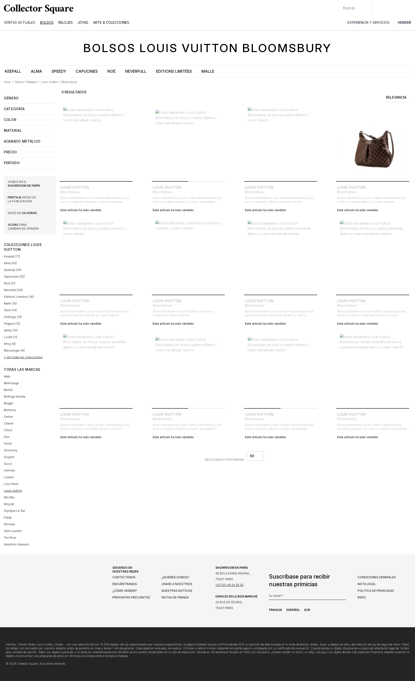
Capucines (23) (14, 276)
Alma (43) (10, 263)
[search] (339, 6)
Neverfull (135, 71)
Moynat (9, 504)
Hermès (9, 470)
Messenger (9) (14, 350)
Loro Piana (11, 484)
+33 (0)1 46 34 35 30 (229, 585)
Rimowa (9, 524)
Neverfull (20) (13, 290)
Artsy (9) (10, 344)
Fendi (8, 443)
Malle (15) (10, 303)
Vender (404, 22)
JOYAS (83, 22)
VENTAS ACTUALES (19, 22)
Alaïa (7, 376)
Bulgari (8, 403)
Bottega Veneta (14, 396)
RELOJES (65, 22)
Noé (111, 71)
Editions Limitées (174, 71)
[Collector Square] (37, 9)
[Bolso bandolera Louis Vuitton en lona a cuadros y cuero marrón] (188, 256)
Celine (8, 416)
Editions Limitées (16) (19, 297)
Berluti (8, 390)
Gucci (8, 464)
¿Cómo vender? (124, 590)
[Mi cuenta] (409, 9)
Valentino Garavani (16, 544)
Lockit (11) (10, 337)
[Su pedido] (400, 9)
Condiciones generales (377, 577)
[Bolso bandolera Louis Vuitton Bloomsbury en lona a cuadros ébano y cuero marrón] (280, 142)
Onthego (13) (13, 317)
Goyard (9, 457)
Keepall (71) (12, 256)
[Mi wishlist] (389, 9)
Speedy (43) (12, 270)
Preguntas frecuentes (131, 597)
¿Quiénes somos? (175, 577)
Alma (36, 71)
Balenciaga (11, 383)
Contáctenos (123, 577)
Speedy (59, 71)
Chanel (8, 423)
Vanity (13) (11, 330)
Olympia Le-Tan (14, 511)
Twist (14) (10, 310)
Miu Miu (9, 497)
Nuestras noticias (177, 590)
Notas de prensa (175, 597)
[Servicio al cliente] (379, 9)
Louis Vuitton (13, 490)
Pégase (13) (12, 323)
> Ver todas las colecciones (23, 357)
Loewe (9, 477)
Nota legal (367, 584)
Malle (207, 71)
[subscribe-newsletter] (343, 597)
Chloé (8, 430)
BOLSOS (47, 22)
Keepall (13, 71)
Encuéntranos (124, 584)
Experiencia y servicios (369, 22)
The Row (10, 537)
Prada (8, 517)
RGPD (362, 597)
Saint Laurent (13, 531)
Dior (7, 437)
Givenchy (10, 450)
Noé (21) (9, 283)
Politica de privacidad (376, 590)
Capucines (87, 71)
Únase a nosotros (177, 584)
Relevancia (396, 97)
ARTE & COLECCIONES (111, 22)
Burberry (10, 410)
